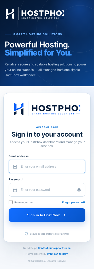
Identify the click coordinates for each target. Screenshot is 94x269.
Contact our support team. (54, 248)
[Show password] (79, 189)
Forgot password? (73, 202)
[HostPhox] (47, 13)
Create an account (57, 253)
